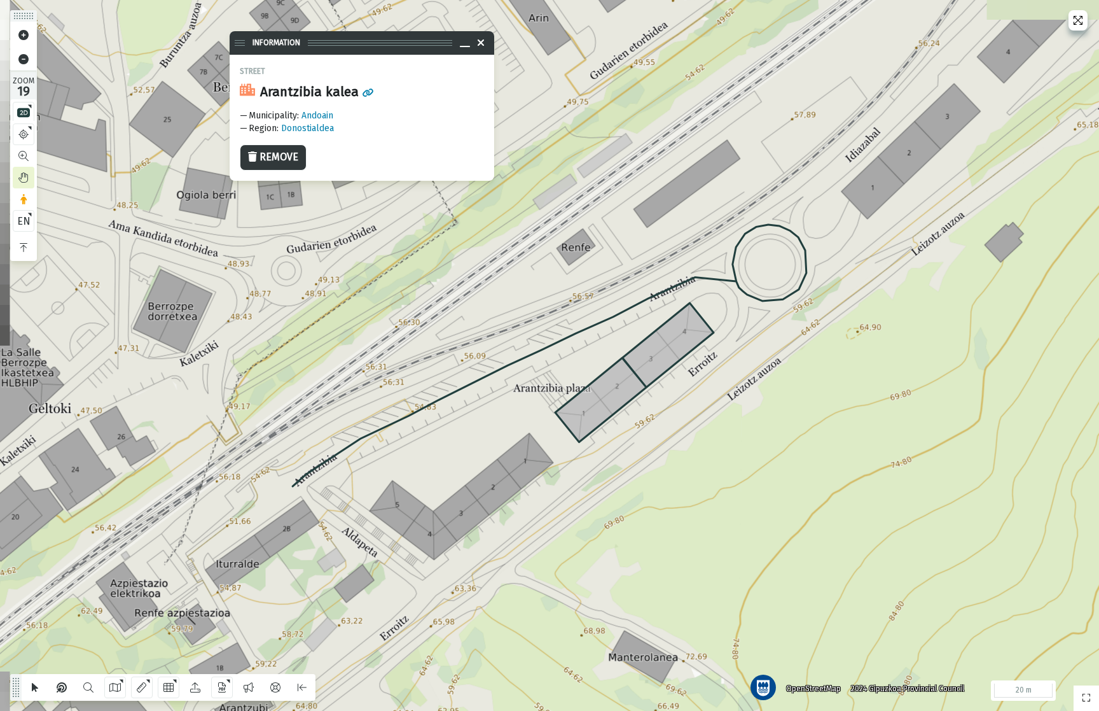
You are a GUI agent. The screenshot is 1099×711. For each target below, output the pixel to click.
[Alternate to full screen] (1078, 20)
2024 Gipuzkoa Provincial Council (907, 688)
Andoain (317, 115)
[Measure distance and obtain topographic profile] (142, 687)
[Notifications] (248, 687)
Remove (278, 157)
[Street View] (23, 199)
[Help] (275, 687)
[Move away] (23, 59)
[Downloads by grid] (168, 687)
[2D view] (23, 112)
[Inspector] (62, 687)
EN (24, 221)
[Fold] (23, 247)
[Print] (222, 687)
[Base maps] (115, 687)
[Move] (23, 177)
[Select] (35, 687)
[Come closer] (23, 35)
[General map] (1086, 698)
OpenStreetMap (813, 688)
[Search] (88, 687)
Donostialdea (307, 128)
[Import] (195, 687)
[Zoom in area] (23, 156)
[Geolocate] (23, 134)
